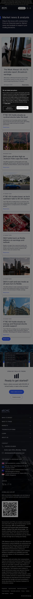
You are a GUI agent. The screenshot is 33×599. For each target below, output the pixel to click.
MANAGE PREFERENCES (9, 108)
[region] (16, 99)
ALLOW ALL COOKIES (22, 107)
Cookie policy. (7, 103)
